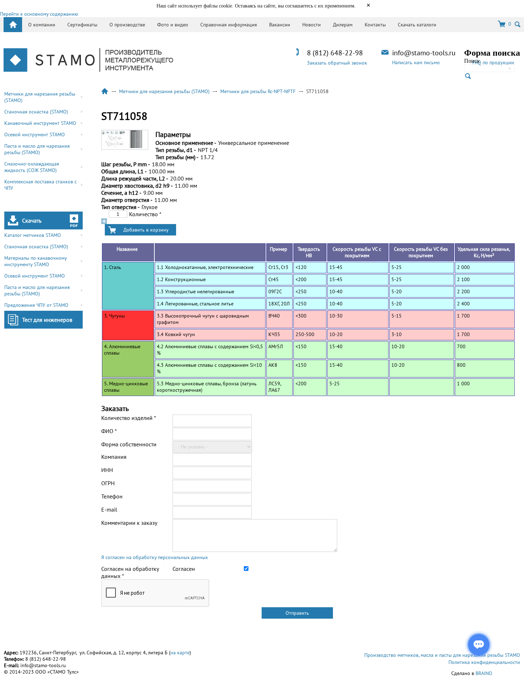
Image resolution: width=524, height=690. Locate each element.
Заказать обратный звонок (337, 63)
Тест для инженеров (47, 319)
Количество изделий (128, 417)
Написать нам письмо (416, 62)
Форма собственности (128, 444)
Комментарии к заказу (129, 522)
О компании (41, 24)
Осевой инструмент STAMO (34, 134)
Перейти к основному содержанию (39, 14)
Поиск (472, 61)
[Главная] (88, 60)
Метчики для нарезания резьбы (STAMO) (39, 97)
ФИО (109, 431)
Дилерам (343, 24)
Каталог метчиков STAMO (32, 235)
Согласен (184, 568)
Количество (145, 214)
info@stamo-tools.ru (424, 52)
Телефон (112, 496)
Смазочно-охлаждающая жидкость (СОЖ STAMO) (31, 167)
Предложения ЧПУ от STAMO (36, 305)
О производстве (127, 24)
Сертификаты (82, 24)
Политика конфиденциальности (484, 662)
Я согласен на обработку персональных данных (154, 557)
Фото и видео (172, 24)
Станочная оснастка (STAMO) (36, 111)
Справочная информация (228, 24)
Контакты (375, 24)
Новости (311, 24)
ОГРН (108, 483)
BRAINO (484, 673)
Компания (114, 456)
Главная (104, 91)
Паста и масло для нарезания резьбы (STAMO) (37, 149)
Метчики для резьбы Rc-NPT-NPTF (258, 91)
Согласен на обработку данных (130, 572)
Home (13, 24)
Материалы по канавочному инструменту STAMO (35, 261)
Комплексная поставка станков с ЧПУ (40, 184)
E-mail (109, 509)
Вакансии (279, 24)
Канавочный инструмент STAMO (40, 123)
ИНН (107, 469)
